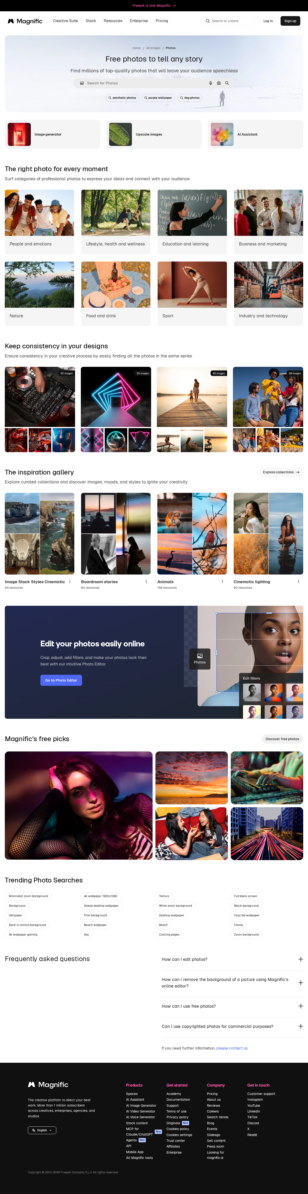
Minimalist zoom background (28, 896)
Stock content (137, 1123)
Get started (177, 1085)
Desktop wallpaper (171, 915)
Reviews (213, 1105)
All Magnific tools (139, 1158)
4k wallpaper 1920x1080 (100, 896)
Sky (86, 935)
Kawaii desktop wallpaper (101, 906)
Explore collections (278, 472)
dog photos (192, 98)
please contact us (232, 1048)
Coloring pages (169, 935)
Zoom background (246, 935)
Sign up (290, 21)
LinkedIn (253, 1111)
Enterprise (174, 1152)
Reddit (252, 1135)
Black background (246, 906)
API (128, 1146)
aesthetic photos (124, 98)
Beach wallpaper (95, 925)
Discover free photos (282, 739)
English (42, 1130)
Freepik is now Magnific (152, 5)
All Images (153, 48)
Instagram (255, 1099)
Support (173, 1105)
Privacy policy (178, 1117)
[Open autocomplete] (80, 83)
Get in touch (258, 1085)
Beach (163, 925)
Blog (210, 1123)
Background (17, 906)
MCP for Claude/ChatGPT (143, 1131)
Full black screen (245, 896)
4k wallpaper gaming (23, 935)
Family (238, 925)
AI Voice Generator (140, 1117)
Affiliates (173, 1146)
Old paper (15, 915)
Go (15, 850)
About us (214, 1099)
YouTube (253, 1105)
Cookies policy (178, 1129)
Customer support (261, 1094)
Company (216, 1085)
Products (134, 1085)
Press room (215, 1146)
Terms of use (176, 1111)
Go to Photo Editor (61, 680)
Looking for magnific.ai (215, 1155)
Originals (177, 1123)
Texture (164, 896)
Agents (135, 1140)
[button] (42, 1130)
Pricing (162, 21)
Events (212, 1129)
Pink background (95, 915)
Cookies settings (179, 1135)
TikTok (252, 1117)
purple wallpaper (160, 98)
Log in (268, 21)
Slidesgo (213, 1135)
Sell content (216, 1140)
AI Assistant (135, 1099)
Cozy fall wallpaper (247, 915)
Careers (213, 1111)
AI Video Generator (140, 1111)
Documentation (178, 1099)
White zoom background (175, 906)
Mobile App (134, 1152)
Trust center (176, 1140)
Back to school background (27, 925)
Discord (253, 1123)
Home (137, 48)
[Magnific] (48, 1085)
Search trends (217, 1117)
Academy (174, 1094)
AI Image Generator (141, 1105)
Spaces (132, 1094)
